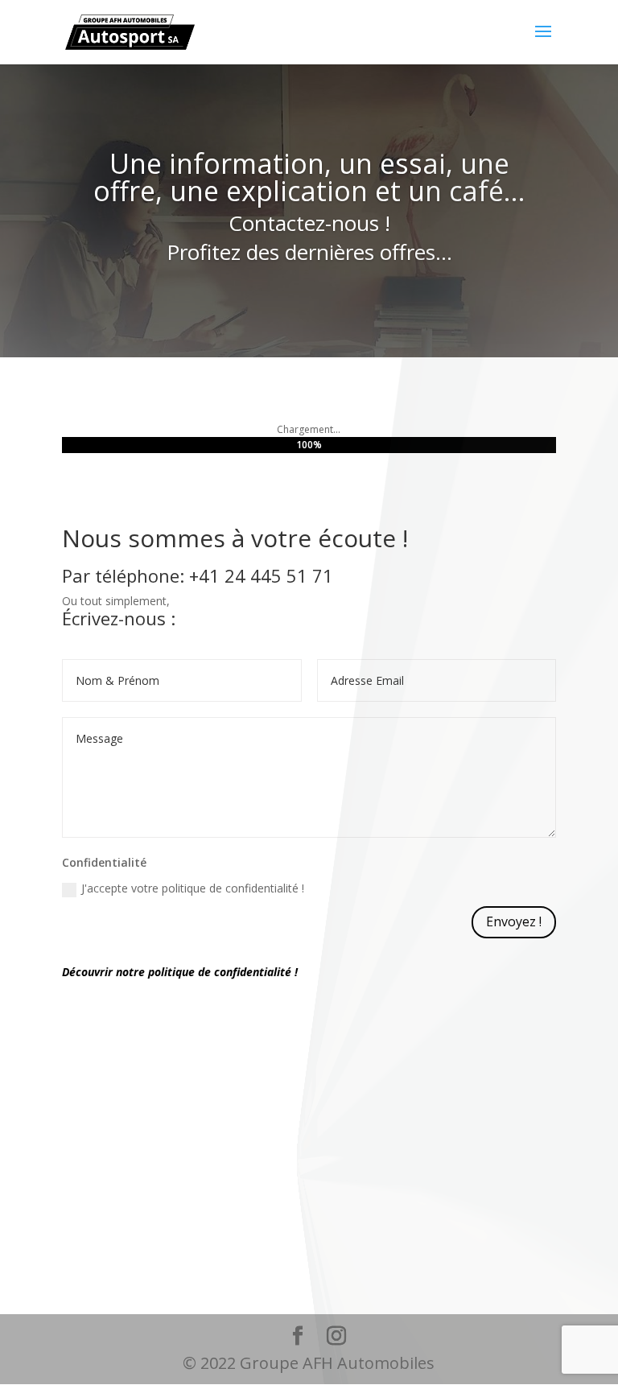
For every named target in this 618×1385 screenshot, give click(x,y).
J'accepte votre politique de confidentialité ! (192, 888)
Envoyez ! (514, 921)
